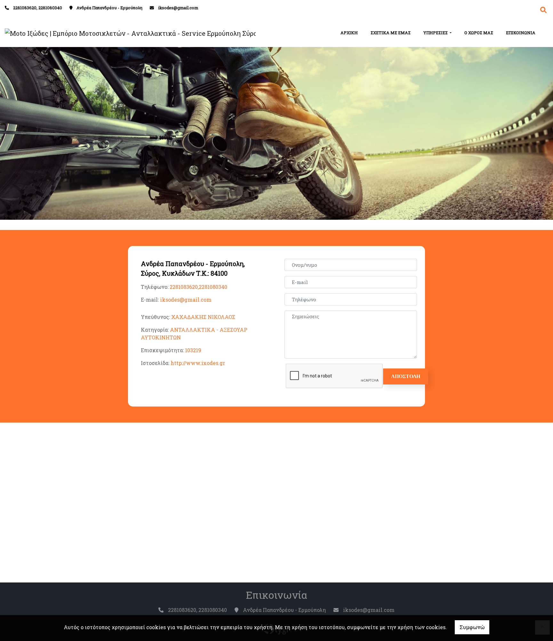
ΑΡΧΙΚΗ (349, 32)
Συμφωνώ (472, 627)
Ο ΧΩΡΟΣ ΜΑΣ (478, 32)
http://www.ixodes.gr (198, 363)
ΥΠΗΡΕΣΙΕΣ (436, 32)
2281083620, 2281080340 (37, 7)
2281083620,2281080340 (198, 286)
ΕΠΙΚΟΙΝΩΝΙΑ (520, 32)
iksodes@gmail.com (178, 7)
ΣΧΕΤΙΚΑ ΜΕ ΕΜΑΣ (391, 32)
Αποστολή (405, 376)
